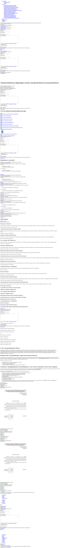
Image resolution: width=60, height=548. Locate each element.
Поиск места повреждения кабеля (9, 12)
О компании (4, 1)
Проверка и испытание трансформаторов (10, 9)
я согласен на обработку (8, 43)
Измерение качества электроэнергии (10, 8)
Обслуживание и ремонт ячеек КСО (10, 16)
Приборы (3, 20)
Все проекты (2, 308)
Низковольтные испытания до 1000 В (10, 5)
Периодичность (4, 19)
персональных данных (12, 43)
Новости (3, 500)
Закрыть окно (2, 48)
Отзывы (5, 2)
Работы (5, 3)
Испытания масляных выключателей (10, 11)
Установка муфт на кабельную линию (10, 15)
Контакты (3, 21)
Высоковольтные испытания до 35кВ (10, 6)
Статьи (3, 501)
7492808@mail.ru (3, 73)
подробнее (2, 174)
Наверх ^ (1, 529)
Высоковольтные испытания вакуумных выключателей (13, 10)
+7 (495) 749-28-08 (3, 26)
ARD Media (9, 493)
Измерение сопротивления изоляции (10, 17)
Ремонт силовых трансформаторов (9, 13)
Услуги (3, 4)
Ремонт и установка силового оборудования (11, 7)
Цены (3, 18)
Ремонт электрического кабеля (9, 14)
